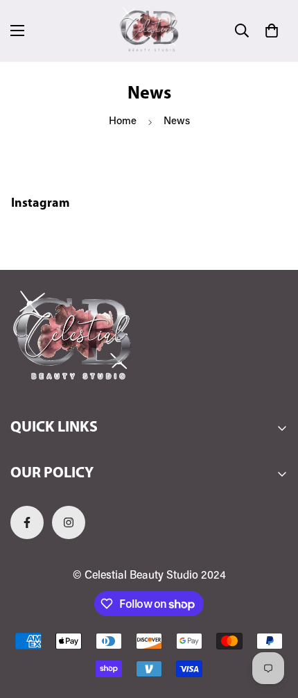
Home (123, 122)
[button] (272, 30)
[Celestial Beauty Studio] (149, 31)
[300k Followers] (27, 522)
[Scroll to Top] (273, 624)
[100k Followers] (68, 522)
